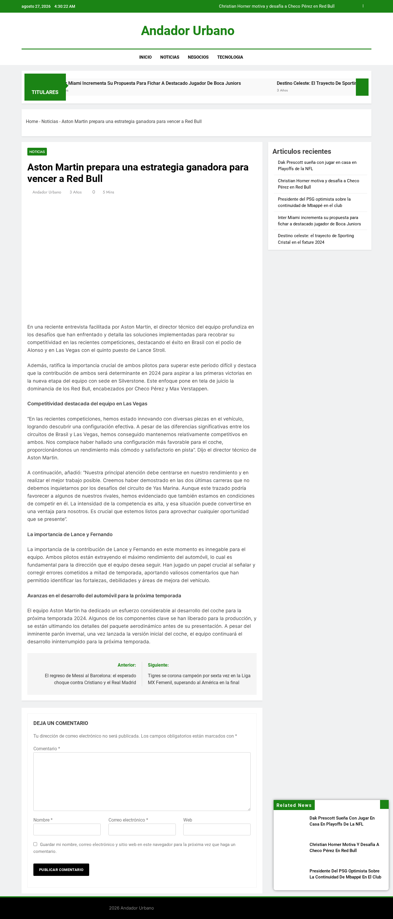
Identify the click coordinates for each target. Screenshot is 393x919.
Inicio (145, 57)
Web (187, 820)
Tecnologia (230, 57)
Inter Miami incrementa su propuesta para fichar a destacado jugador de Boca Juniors (127, 83)
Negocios (198, 57)
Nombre (43, 820)
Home (32, 121)
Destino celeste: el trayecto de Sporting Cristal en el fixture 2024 (323, 83)
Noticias (169, 57)
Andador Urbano (187, 30)
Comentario (46, 748)
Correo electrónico (128, 820)
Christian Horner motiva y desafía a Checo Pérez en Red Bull (277, 6)
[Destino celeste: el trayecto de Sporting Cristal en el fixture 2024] (238, 90)
